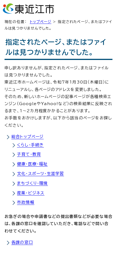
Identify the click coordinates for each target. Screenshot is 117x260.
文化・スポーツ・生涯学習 (40, 174)
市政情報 (25, 202)
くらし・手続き (30, 145)
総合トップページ (27, 137)
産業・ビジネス (30, 193)
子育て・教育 (29, 154)
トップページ (40, 22)
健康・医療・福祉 (32, 164)
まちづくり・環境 (32, 183)
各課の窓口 (22, 242)
